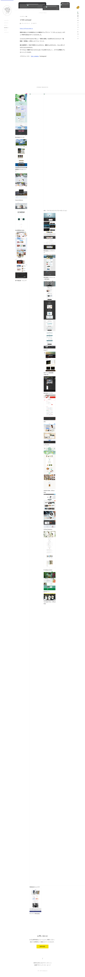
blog (5, 30)
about (6, 25)
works (6, 27)
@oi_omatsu (35, 56)
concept (6, 20)
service (6, 22)
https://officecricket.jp (26, 28)
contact (6, 32)
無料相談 (42, 946)
